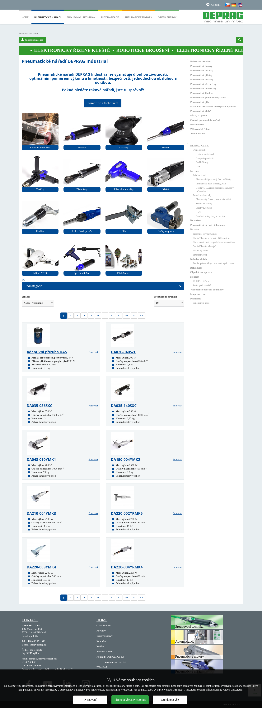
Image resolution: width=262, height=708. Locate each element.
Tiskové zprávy (104, 635)
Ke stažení (195, 220)
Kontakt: (101, 656)
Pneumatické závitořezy (203, 84)
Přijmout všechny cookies (130, 699)
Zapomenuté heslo (201, 303)
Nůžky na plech (198, 115)
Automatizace (110, 17)
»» (141, 315)
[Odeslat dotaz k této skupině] (103, 280)
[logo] (221, 16)
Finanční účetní (200, 254)
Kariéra (194, 229)
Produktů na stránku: (165, 296)
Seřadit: (26, 296)
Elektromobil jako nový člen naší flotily (214, 179)
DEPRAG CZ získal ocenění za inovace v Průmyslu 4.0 (215, 189)
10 (126, 315)
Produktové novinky (202, 195)
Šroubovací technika (81, 17)
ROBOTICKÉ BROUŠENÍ (116, 50)
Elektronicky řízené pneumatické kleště (213, 199)
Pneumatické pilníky (201, 75)
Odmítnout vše (170, 699)
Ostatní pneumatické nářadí (205, 120)
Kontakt (194, 276)
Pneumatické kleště (200, 111)
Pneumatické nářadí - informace (207, 225)
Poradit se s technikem (103, 103)
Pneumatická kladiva (201, 93)
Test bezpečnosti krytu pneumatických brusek (213, 263)
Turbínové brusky (204, 203)
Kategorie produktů (204, 158)
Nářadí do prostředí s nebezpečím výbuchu (213, 106)
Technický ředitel (200, 250)
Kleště (199, 212)
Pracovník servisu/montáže (205, 234)
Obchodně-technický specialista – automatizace (214, 242)
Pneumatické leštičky (201, 70)
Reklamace (196, 267)
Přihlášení (195, 298)
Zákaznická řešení (200, 129)
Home (25, 17)
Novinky (194, 170)
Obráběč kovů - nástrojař (204, 246)
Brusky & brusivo (204, 207)
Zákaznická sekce (34, 39)
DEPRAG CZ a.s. (199, 145)
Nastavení (90, 699)
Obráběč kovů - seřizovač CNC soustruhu (212, 238)
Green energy (167, 17)
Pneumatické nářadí (47, 17)
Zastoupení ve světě (202, 285)
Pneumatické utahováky (203, 88)
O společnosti (199, 150)
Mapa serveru (197, 294)
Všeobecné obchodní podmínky (207, 289)
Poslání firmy (202, 162)
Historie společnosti (205, 154)
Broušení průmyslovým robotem (210, 216)
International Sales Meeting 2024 (211, 183)
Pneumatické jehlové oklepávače (208, 97)
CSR (198, 166)
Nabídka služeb (198, 259)
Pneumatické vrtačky (201, 79)
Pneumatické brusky (201, 66)
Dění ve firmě (199, 175)
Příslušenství (197, 124)
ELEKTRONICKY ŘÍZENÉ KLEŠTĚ (46, 50)
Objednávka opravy (201, 272)
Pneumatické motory (138, 17)
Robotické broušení (200, 61)
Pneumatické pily (199, 102)
